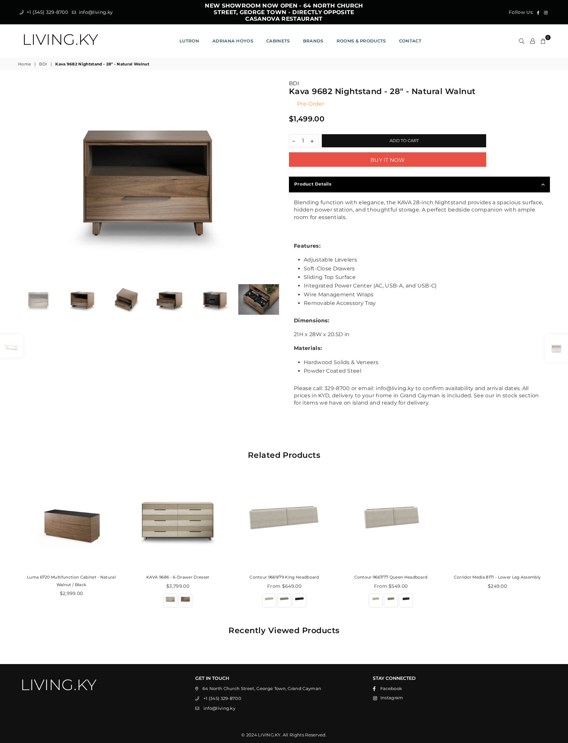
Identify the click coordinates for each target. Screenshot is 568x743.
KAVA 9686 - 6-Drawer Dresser (178, 577)
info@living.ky (95, 12)
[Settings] (532, 41)
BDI (43, 64)
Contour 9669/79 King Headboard (284, 577)
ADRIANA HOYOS (232, 40)
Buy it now (387, 160)
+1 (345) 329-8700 (46, 12)
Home (24, 64)
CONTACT (410, 40)
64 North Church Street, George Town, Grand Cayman (261, 688)
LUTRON (189, 40)
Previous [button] (24, 178)
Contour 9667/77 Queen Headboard (391, 577)
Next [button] (273, 178)
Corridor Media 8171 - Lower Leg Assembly (497, 577)
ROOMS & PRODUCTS (361, 40)
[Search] (521, 41)
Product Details (312, 183)
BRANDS (313, 40)
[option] (148, 178)
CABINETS (278, 40)
